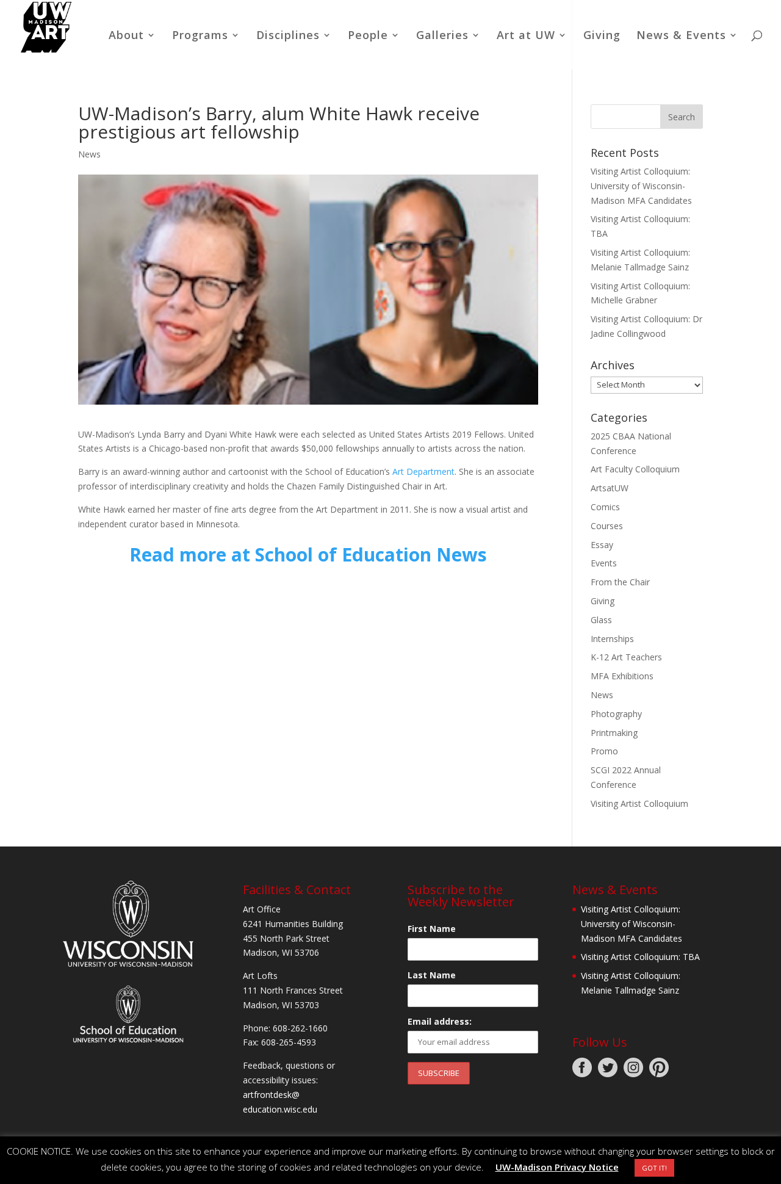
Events (604, 563)
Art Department (423, 471)
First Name (432, 928)
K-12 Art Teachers (626, 657)
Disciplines (288, 36)
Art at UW (526, 36)
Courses (607, 526)
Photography (616, 714)
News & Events (681, 36)
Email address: (440, 1021)
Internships (612, 638)
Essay (602, 544)
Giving (602, 36)
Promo (604, 751)
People (368, 36)
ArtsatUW (609, 488)
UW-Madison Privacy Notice (557, 1167)
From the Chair (620, 582)
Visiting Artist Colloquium (639, 803)
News (89, 154)
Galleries (442, 36)
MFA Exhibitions (622, 676)
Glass (601, 620)
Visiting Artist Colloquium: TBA (640, 956)
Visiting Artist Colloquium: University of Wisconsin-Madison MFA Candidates (641, 185)
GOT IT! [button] (654, 1167)
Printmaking (614, 732)
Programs (200, 36)
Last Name (432, 975)
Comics (605, 507)
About (126, 36)
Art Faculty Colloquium (635, 469)
